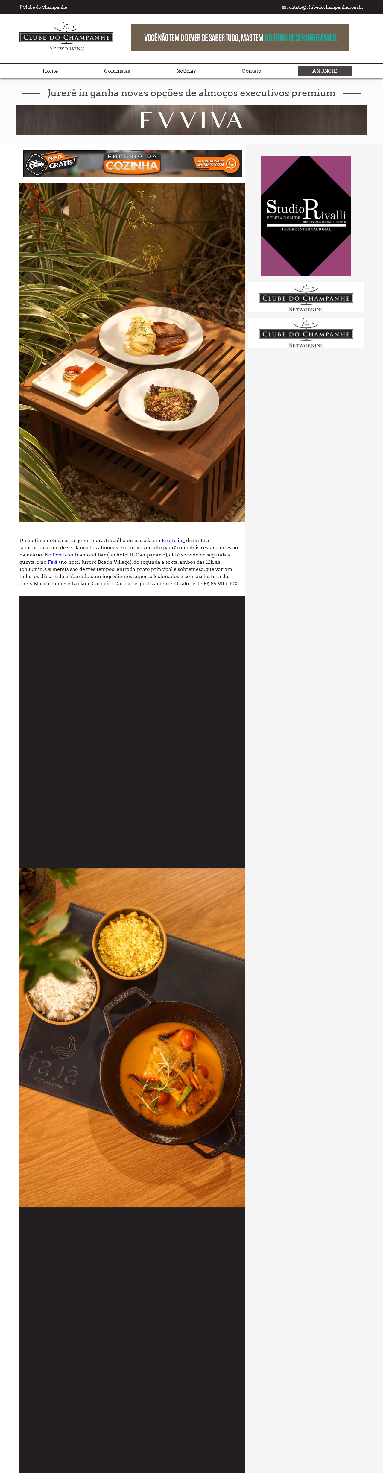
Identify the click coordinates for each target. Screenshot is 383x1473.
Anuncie (324, 71)
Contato (251, 71)
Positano (63, 555)
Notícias (186, 71)
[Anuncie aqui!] (306, 310)
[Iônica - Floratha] (306, 274)
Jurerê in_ (173, 540)
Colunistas (117, 71)
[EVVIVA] (191, 133)
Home (50, 71)
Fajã (53, 562)
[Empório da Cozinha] (132, 175)
